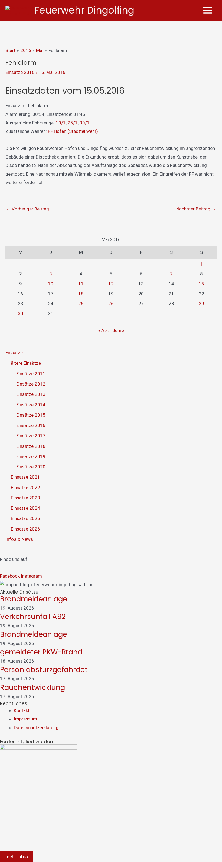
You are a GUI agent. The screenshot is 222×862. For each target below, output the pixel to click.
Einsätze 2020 (30, 466)
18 (81, 294)
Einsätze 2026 (25, 529)
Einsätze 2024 (25, 508)
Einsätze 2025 (25, 518)
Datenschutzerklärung (36, 727)
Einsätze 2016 (20, 72)
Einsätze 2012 (30, 384)
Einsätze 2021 (25, 477)
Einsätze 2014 (30, 404)
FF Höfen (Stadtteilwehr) (73, 131)
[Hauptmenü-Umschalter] (208, 10)
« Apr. (103, 330)
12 (111, 284)
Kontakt (22, 710)
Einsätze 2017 (30, 435)
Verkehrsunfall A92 (33, 616)
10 (50, 284)
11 (81, 284)
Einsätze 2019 (30, 456)
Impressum (25, 719)
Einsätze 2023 (25, 498)
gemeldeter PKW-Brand (41, 652)
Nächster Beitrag (196, 209)
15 (201, 284)
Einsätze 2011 (30, 373)
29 (201, 303)
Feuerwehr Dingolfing (84, 10)
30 (20, 313)
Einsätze (14, 352)
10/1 (61, 123)
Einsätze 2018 (30, 446)
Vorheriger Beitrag (27, 209)
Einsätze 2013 (30, 394)
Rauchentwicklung (32, 687)
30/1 (85, 123)
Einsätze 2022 (25, 487)
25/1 (73, 123)
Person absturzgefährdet (43, 670)
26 (111, 303)
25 (81, 303)
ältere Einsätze (26, 363)
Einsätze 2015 (30, 415)
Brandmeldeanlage (33, 599)
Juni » (118, 330)
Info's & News (19, 539)
